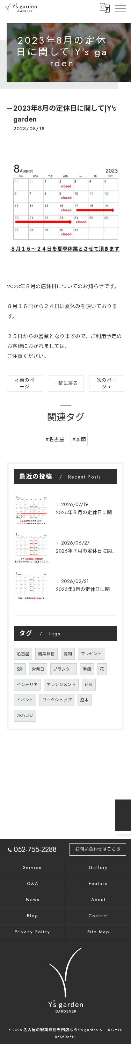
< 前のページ (24, 383)
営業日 (38, 669)
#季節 (79, 439)
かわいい (25, 715)
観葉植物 (46, 654)
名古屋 (23, 654)
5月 (20, 669)
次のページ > (106, 383)
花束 (89, 684)
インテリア (27, 684)
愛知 (68, 654)
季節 (87, 669)
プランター (63, 669)
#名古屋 (54, 439)
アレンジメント (61, 684)
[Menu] (120, 7)
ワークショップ (57, 700)
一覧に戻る (65, 383)
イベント (25, 700)
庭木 (84, 700)
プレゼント (91, 654)
